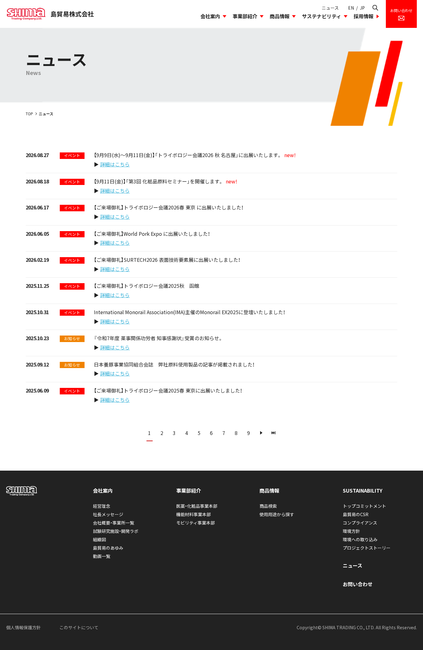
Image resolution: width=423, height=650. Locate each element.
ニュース (330, 8)
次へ (261, 433)
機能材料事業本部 (193, 514)
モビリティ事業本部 (195, 523)
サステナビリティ (321, 16)
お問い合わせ (358, 584)
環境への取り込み (360, 539)
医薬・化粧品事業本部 (196, 506)
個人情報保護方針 (23, 627)
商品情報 (280, 16)
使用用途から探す (276, 514)
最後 (273, 433)
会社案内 (210, 16)
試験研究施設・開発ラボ (115, 531)
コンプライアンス (360, 523)
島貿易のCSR (355, 514)
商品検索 (268, 506)
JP (362, 8)
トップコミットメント (364, 506)
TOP (29, 113)
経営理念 (101, 506)
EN (351, 8)
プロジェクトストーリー (366, 548)
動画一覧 (101, 556)
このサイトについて (78, 627)
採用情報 (363, 16)
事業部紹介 (245, 16)
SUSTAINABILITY (362, 490)
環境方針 (351, 531)
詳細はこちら (115, 164)
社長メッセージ (108, 514)
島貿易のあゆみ (108, 548)
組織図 (99, 539)
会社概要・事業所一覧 (113, 523)
